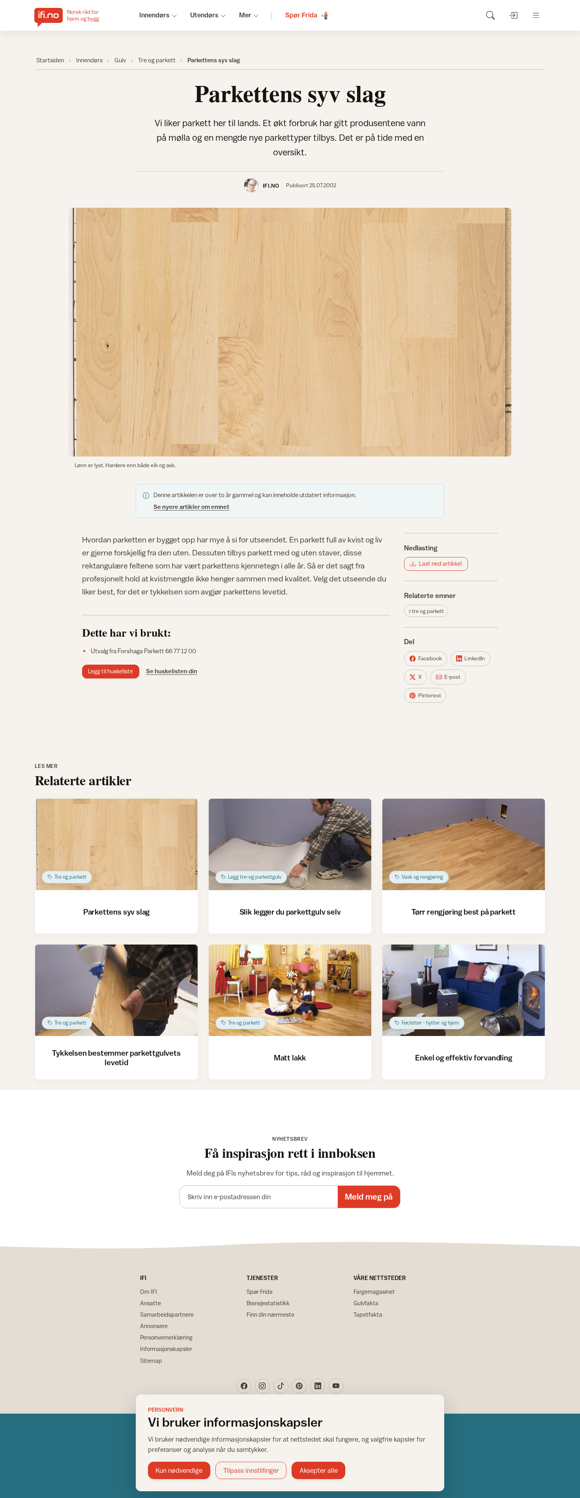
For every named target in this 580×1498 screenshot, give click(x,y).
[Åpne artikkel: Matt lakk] (290, 990)
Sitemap (151, 1360)
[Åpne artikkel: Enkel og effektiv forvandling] (463, 990)
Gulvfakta (366, 1303)
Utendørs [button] (204, 15)
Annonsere (154, 1326)
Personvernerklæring (166, 1337)
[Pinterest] (299, 1386)
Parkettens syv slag (116, 911)
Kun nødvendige (178, 1470)
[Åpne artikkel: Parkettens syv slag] (116, 844)
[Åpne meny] (536, 15)
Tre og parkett (157, 59)
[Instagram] (262, 1386)
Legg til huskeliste (110, 671)
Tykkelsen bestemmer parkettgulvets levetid (116, 1057)
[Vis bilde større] (290, 332)
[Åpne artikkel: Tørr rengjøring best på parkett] (463, 844)
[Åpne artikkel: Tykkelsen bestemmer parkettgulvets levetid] (116, 990)
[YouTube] (336, 1386)
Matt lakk (290, 1057)
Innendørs (89, 59)
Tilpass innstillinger (251, 1470)
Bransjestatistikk (268, 1303)
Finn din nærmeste (270, 1314)
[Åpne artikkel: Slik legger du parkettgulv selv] (290, 844)
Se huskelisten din (171, 670)
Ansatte (150, 1303)
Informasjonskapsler (166, 1348)
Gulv (120, 59)
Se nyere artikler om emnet (191, 506)
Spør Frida (260, 1291)
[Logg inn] (513, 15)
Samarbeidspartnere (167, 1314)
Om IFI (148, 1291)
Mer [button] (245, 15)
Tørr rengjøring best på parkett (464, 911)
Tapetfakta (368, 1314)
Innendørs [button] (154, 15)
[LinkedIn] (317, 1386)
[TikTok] (280, 1386)
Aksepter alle (318, 1470)
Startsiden (50, 59)
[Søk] (490, 15)
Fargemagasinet (374, 1291)
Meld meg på (369, 1197)
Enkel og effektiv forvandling (463, 1057)
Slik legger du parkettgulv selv (290, 911)
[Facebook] (243, 1386)
